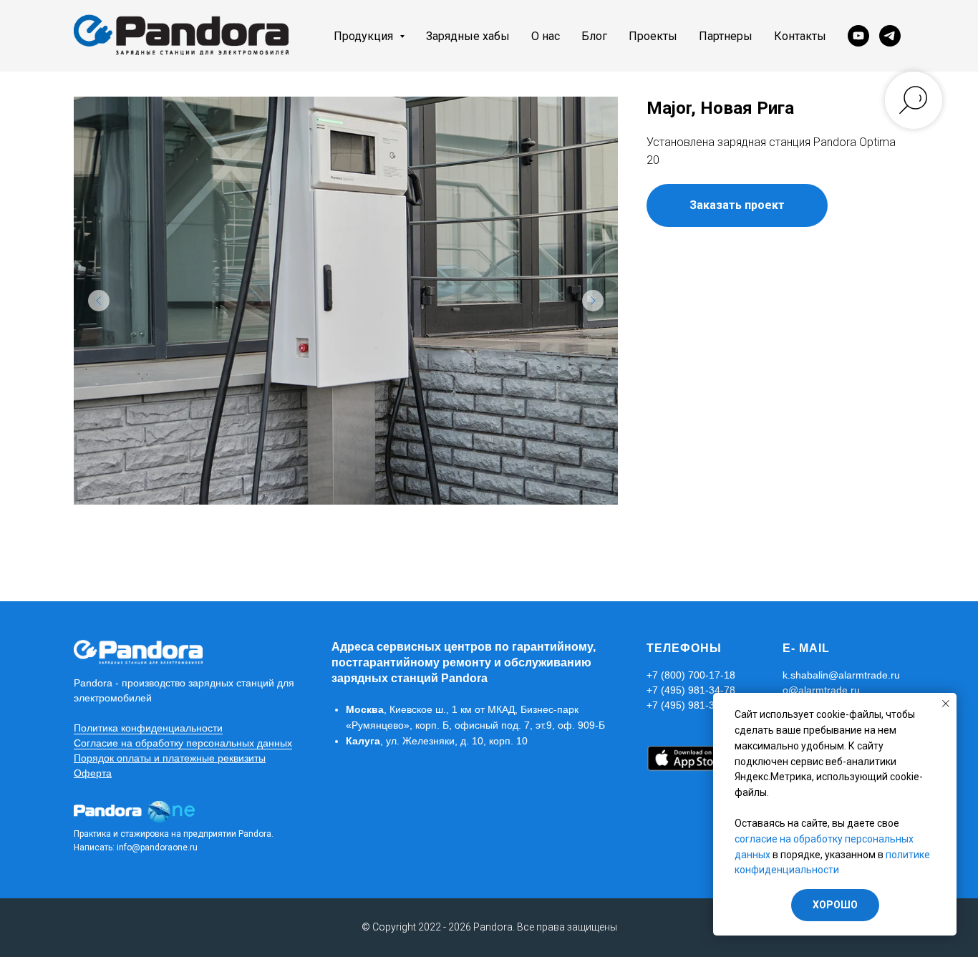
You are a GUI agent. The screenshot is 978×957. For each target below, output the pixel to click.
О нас (545, 36)
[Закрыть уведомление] (946, 703)
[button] (737, 205)
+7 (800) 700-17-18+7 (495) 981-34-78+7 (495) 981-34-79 (691, 690)
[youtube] (858, 36)
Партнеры (725, 36)
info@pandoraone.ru (157, 847)
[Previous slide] (99, 300)
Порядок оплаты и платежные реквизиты (170, 758)
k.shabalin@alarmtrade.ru (841, 675)
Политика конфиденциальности (148, 728)
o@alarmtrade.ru (821, 690)
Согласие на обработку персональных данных (183, 743)
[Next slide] (593, 300)
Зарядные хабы (468, 36)
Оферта (93, 773)
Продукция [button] (365, 36)
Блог (594, 36)
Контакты (800, 36)
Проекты (653, 36)
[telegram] (890, 36)
